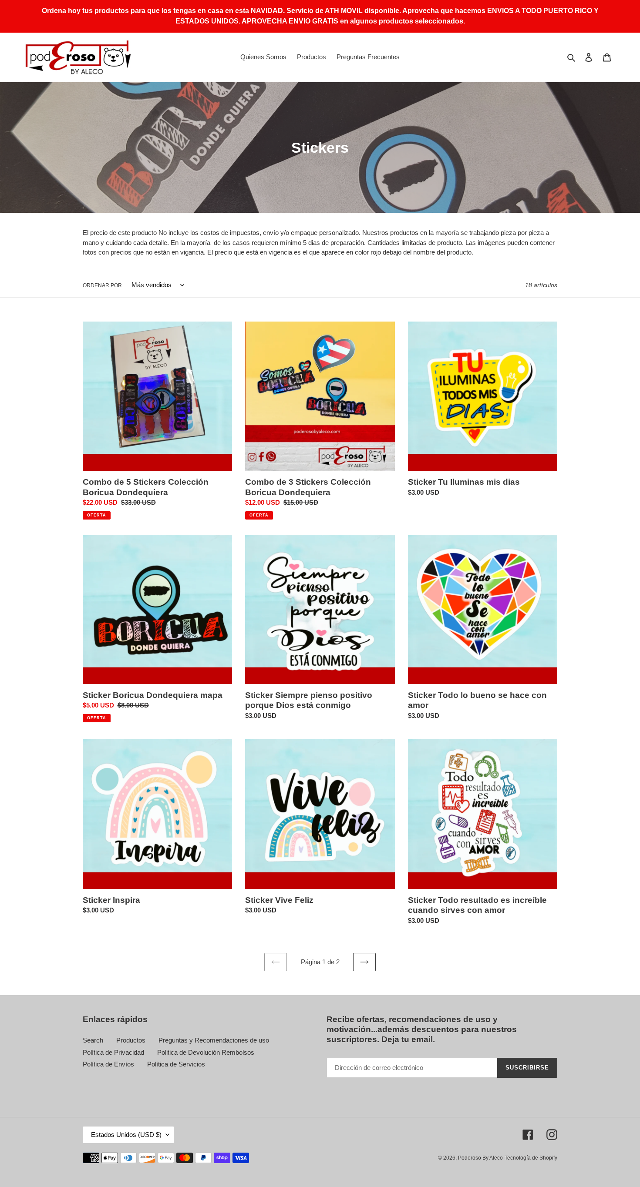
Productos (130, 1040)
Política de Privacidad (113, 1052)
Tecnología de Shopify (531, 1158)
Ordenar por (102, 285)
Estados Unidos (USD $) (126, 1134)
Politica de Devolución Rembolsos (205, 1052)
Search (93, 1040)
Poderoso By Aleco (480, 1158)
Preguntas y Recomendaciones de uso (213, 1040)
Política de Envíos (108, 1064)
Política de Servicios (176, 1064)
